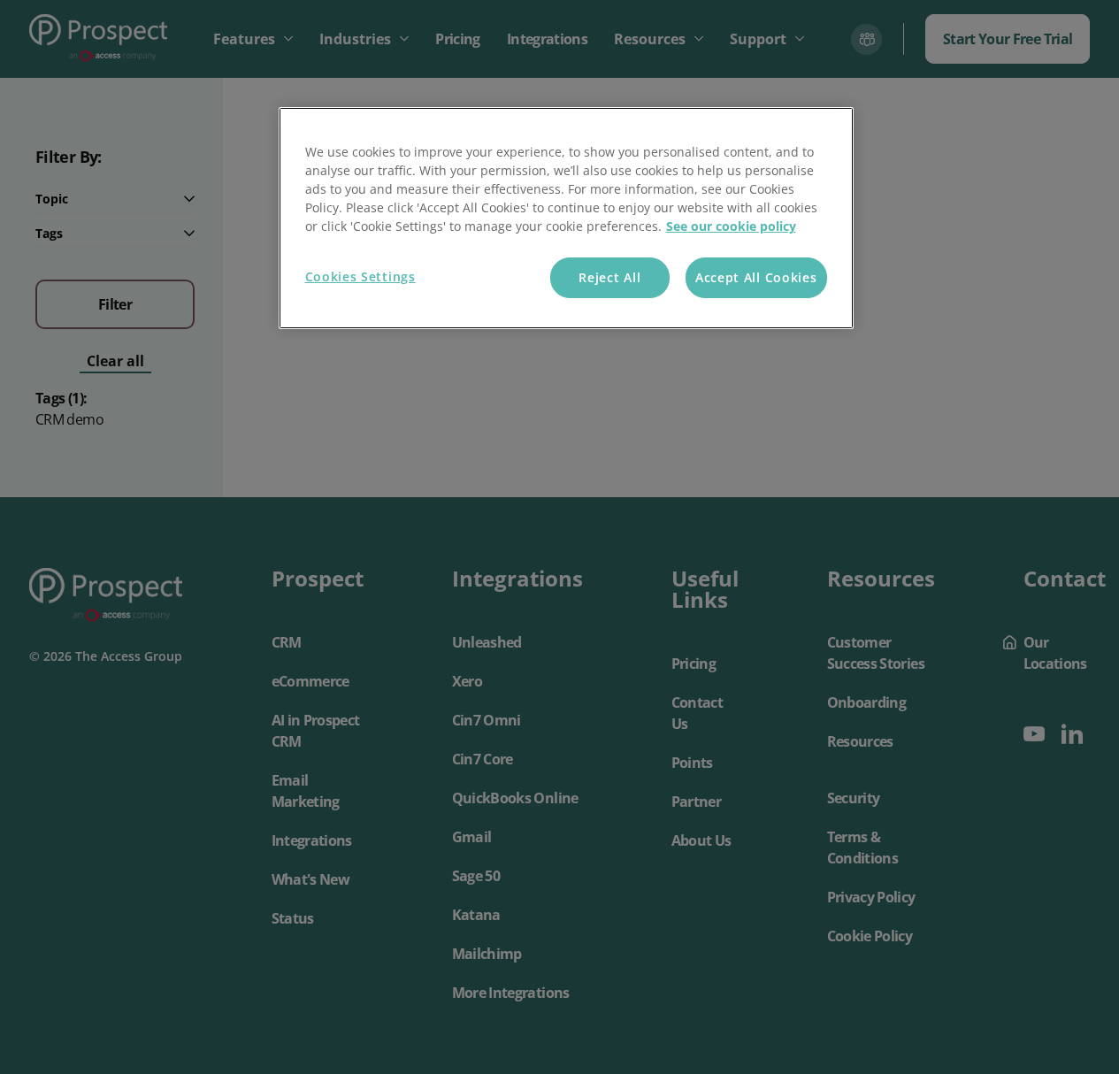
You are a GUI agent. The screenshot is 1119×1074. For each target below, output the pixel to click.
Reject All (609, 277)
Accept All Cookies (756, 277)
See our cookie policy (731, 226)
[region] (566, 218)
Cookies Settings (360, 276)
